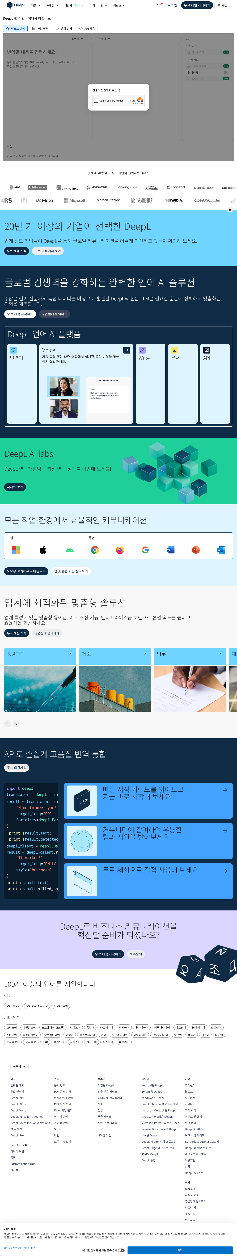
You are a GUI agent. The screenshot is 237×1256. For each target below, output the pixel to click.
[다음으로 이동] (15, 723)
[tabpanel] (118, 97)
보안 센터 (190, 1123)
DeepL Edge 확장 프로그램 (157, 1148)
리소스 (117, 5)
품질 (13, 1157)
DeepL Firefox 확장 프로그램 (158, 1141)
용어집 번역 (61, 1123)
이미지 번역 (61, 1116)
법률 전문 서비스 (107, 1091)
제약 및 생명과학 (107, 1123)
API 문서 (190, 1098)
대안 (56, 1135)
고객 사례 (190, 1110)
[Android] (70, 550)
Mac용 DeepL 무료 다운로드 (26, 571)
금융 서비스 (104, 1116)
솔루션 (50, 5)
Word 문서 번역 (63, 1098)
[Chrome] (95, 550)
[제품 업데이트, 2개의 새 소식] (158, 5)
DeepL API (17, 1098)
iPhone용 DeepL (151, 1091)
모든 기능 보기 (62, 1141)
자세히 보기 (15, 487)
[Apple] (43, 550)
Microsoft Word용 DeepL (157, 1116)
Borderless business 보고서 (202, 1141)
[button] (22, 384)
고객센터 (190, 1085)
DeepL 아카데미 (194, 1129)
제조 (100, 1104)
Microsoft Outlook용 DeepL (158, 1110)
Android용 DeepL (152, 1085)
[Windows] (16, 550)
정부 (100, 1110)
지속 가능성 (192, 1195)
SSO (57, 1129)
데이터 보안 (17, 1151)
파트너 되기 (192, 1207)
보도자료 (190, 1220)
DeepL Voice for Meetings (26, 1116)
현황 (187, 1166)
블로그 (189, 1091)
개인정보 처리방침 (195, 1154)
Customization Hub (23, 1164)
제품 (33, 5)
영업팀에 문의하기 (54, 314)
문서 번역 (59, 1085)
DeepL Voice (18, 1110)
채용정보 (190, 1214)
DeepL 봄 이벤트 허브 (198, 1148)
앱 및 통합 (16, 1129)
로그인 (172, 5)
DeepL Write (18, 1104)
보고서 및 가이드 (195, 1135)
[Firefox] (120, 550)
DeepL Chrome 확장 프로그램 (159, 1104)
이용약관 (190, 1160)
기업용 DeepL (106, 1085)
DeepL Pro (17, 1135)
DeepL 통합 (148, 1160)
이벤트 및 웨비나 (195, 1116)
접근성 (14, 1170)
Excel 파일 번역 (63, 1110)
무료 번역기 (17, 1091)
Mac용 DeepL (149, 1135)
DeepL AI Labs (194, 1173)
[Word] (170, 550)
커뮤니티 (190, 1104)
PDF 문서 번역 (62, 1091)
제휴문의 (136, 954)
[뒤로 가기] (7, 723)
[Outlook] (221, 550)
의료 (100, 1129)
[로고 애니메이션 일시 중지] (230, 209)
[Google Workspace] (145, 550)
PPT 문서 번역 (62, 1104)
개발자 (71, 5)
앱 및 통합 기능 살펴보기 (71, 571)
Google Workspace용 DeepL (159, 1129)
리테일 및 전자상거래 (110, 1098)
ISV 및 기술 (104, 1135)
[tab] (15, 28)
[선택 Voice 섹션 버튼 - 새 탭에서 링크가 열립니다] (126, 350)
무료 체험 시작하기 (197, 5)
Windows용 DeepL (153, 1098)
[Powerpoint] (195, 550)
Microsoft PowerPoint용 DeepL (161, 1123)
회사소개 (190, 1189)
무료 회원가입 (16, 768)
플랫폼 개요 (17, 1085)
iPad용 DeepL (150, 1154)
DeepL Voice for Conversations (30, 1123)
